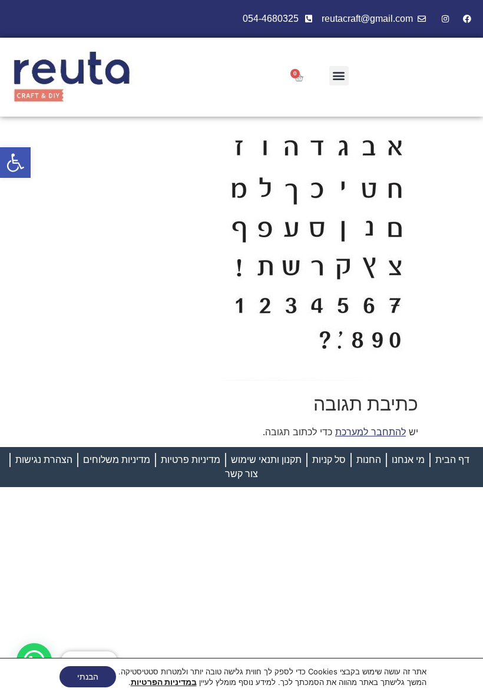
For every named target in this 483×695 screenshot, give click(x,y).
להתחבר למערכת (370, 432)
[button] (15, 162)
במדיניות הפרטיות (164, 682)
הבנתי (87, 676)
